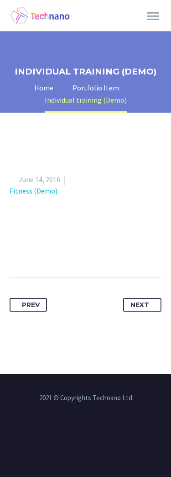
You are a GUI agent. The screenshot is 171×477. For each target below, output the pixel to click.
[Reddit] (118, 248)
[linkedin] (85, 431)
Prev (31, 305)
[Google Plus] (51, 248)
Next (139, 305)
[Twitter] (34, 248)
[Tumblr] (84, 248)
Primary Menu (153, 16)
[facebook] (74, 431)
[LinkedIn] (101, 248)
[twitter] (97, 431)
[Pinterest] (67, 248)
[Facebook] (17, 248)
